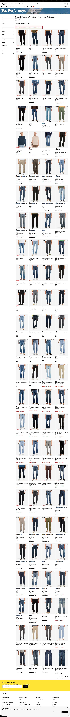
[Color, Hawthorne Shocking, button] (58, 534)
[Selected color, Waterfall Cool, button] (56, 176)
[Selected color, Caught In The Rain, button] (43, 230)
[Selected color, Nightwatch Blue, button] (16, 588)
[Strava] (9, 693)
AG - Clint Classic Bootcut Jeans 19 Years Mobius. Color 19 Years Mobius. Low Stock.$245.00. (22, 276)
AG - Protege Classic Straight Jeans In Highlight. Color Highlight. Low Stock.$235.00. (61, 350)
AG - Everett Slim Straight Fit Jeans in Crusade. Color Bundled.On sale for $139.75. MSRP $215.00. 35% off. (22, 476)
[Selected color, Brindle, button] (16, 534)
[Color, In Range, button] (18, 615)
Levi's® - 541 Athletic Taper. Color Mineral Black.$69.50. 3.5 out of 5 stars (61, 529)
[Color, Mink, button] (31, 149)
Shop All (67, 13)
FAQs (20, 699)
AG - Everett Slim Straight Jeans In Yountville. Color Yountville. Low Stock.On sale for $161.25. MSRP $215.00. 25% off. (48, 425)
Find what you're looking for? (62, 678)
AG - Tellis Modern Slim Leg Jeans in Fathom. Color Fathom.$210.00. (61, 276)
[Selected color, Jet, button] (29, 615)
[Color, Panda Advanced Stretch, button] (49, 203)
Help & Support (66, 6)
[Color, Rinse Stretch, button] (18, 176)
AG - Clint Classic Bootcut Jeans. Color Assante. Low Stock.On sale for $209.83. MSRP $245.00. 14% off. (35, 400)
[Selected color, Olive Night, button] (43, 534)
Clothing (22, 23)
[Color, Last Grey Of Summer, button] (31, 203)
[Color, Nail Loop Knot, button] (24, 176)
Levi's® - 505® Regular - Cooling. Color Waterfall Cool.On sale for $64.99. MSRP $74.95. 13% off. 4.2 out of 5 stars (61, 171)
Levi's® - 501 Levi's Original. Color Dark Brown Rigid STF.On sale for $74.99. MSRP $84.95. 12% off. (35, 171)
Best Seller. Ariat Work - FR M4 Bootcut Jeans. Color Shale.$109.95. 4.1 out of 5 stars (22, 661)
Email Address (6, 686)
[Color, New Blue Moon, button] (33, 203)
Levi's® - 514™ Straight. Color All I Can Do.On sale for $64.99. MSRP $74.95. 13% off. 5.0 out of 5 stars (48, 583)
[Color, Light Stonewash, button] (18, 203)
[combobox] (22, 4)
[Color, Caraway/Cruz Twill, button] (46, 534)
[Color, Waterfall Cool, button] (31, 561)
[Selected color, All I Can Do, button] (43, 588)
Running (54, 704)
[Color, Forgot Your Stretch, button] (34, 176)
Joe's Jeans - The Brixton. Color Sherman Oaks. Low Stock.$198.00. (35, 41)
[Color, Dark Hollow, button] (33, 230)
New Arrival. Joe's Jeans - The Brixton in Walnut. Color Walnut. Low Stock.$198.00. (61, 66)
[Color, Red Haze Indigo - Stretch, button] (19, 561)
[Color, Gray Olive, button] (19, 534)
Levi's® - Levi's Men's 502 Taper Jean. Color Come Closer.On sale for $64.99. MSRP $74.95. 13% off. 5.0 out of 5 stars (48, 144)
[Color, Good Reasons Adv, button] (18, 588)
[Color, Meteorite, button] (19, 588)
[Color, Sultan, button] (31, 534)
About (3, 699)
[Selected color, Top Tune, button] (56, 561)
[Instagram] (3, 693)
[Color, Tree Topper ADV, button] (31, 615)
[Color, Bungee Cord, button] (58, 561)
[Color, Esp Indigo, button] (34, 588)
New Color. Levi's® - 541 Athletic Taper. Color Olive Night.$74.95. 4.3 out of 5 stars (48, 529)
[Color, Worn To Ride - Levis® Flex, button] (21, 561)
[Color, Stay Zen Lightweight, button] (31, 176)
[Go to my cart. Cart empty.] (68, 4)
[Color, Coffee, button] (49, 176)
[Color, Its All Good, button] (44, 203)
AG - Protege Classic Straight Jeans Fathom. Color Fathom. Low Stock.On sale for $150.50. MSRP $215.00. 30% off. (61, 451)
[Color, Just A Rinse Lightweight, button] (46, 588)
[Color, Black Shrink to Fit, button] (58, 149)
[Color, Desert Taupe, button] (46, 176)
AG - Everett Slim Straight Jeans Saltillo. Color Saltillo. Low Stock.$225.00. (35, 350)
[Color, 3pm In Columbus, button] (38, 176)
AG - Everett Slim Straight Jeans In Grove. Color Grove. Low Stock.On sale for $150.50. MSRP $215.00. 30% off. (35, 451)
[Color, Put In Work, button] (21, 534)
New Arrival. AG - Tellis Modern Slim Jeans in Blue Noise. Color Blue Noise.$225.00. (48, 325)
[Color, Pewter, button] (23, 588)
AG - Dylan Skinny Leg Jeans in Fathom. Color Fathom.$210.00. (35, 375)
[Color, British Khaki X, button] (44, 588)
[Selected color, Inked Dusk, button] (43, 203)
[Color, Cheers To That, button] (24, 230)
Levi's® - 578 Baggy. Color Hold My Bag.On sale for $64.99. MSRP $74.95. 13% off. (35, 198)
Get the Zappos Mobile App (7, 702)
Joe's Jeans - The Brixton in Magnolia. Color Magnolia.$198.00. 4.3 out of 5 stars (35, 66)
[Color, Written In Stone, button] (33, 588)
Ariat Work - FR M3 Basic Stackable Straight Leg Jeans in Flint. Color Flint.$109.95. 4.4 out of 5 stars (61, 661)
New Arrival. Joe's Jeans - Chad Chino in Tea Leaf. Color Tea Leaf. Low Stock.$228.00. (61, 118)
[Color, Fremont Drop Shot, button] (23, 176)
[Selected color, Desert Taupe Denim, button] (16, 176)
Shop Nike (56, 13)
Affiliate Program (39, 700)
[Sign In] (65, 4)
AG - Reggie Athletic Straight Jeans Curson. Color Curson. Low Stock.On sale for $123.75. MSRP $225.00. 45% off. (35, 502)
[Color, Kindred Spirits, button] (61, 561)
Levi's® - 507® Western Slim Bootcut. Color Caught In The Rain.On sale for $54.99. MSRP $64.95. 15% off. (48, 225)
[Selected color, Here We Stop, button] (56, 203)
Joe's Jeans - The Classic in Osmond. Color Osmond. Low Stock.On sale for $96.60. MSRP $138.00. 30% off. (48, 91)
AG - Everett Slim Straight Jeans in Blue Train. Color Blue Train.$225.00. (61, 251)
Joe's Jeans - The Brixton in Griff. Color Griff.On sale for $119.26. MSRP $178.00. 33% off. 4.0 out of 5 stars (22, 118)
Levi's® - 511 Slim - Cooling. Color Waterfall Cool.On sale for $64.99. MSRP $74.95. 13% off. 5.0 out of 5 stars (48, 556)
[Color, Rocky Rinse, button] (21, 615)
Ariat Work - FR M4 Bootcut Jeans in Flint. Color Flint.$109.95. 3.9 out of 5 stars (48, 661)
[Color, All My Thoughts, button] (59, 561)
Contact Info (21, 700)
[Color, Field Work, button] (64, 534)
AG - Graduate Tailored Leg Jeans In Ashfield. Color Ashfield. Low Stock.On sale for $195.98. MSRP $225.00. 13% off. (22, 400)
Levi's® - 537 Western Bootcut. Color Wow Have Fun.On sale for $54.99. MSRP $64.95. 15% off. (22, 610)
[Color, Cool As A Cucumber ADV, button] (24, 561)
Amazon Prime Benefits (6, 704)
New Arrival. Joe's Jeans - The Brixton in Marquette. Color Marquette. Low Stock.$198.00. (48, 66)
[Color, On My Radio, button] (58, 507)
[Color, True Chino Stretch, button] (51, 534)
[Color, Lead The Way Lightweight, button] (21, 230)
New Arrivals (55, 702)
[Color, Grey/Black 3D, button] (48, 203)
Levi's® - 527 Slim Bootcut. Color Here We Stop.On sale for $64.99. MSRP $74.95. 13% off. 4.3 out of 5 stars (61, 198)
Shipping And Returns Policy (24, 704)
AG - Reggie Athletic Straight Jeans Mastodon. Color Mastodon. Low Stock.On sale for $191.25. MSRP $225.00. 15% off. (61, 400)
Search (36, 3)
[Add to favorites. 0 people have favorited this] (27, 30)
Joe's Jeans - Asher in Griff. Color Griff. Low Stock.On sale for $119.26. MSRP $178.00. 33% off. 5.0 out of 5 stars (22, 41)
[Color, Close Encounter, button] (61, 534)
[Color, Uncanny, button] (61, 507)
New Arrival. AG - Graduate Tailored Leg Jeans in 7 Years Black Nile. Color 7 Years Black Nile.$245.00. (48, 251)
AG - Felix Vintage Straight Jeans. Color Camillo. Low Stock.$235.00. (48, 350)
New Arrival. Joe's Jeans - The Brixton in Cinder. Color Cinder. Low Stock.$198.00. (22, 91)
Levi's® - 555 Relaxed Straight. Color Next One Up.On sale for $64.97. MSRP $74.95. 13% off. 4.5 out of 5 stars (22, 225)
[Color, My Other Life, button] (18, 230)
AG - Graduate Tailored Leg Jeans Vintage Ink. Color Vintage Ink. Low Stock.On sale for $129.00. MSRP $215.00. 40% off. (22, 502)
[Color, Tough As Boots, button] (34, 203)
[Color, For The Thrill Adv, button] (23, 561)
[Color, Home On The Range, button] (31, 588)
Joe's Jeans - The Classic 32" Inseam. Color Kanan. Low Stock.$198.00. (48, 118)
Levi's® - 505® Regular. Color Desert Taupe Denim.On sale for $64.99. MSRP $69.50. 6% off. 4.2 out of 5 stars (22, 171)
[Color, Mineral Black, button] (18, 534)
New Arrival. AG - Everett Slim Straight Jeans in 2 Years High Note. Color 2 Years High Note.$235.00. (35, 325)
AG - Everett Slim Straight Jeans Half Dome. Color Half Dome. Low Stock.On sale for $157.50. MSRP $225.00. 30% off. (48, 451)
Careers (3, 700)
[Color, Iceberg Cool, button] (33, 561)
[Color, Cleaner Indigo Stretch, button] (48, 534)
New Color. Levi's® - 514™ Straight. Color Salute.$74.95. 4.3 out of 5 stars (35, 529)
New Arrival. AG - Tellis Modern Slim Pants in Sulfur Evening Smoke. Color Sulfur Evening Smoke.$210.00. (22, 636)
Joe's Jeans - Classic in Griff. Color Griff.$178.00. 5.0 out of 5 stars (22, 66)
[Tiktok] (6, 693)
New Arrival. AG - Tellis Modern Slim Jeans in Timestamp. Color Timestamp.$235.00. (22, 325)
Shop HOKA (62, 13)
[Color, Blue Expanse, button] (63, 561)
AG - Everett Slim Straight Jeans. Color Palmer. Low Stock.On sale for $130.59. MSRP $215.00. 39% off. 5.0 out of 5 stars (61, 476)
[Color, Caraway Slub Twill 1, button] (21, 176)
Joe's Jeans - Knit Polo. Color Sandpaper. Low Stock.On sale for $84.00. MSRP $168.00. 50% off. (35, 144)
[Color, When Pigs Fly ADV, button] (59, 588)
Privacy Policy (36, 709)
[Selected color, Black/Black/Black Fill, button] (56, 149)
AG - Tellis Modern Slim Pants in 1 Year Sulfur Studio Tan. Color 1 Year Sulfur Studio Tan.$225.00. (35, 636)
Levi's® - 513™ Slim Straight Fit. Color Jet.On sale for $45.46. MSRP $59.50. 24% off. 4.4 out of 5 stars (35, 610)
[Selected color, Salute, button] (29, 534)
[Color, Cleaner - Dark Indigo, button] (48, 176)
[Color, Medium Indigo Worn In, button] (59, 507)
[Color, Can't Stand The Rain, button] (21, 203)
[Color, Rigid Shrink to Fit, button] (59, 149)
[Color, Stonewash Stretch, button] (19, 176)
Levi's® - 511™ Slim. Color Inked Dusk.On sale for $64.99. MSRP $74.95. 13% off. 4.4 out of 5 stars (48, 198)
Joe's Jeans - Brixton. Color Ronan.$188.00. (35, 118)
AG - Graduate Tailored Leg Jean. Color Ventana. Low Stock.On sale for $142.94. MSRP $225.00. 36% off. (48, 502)
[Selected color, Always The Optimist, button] (29, 588)
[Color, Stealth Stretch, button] (44, 534)
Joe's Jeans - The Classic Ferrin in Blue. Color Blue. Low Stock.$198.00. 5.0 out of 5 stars (48, 41)
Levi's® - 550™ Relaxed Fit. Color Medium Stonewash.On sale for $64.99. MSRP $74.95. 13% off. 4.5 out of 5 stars (22, 198)
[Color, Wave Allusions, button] (61, 203)
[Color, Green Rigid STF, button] (33, 176)
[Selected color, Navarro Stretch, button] (43, 176)
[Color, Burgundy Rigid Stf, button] (36, 176)
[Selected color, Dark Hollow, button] (16, 561)
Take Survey (38, 704)
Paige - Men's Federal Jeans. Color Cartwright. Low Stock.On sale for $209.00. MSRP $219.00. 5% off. (22, 251)
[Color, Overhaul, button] (58, 203)
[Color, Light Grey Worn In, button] (33, 534)
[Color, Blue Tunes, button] (64, 203)
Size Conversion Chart (40, 699)
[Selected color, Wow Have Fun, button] (16, 615)
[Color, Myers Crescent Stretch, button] (46, 203)
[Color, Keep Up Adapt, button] (63, 534)
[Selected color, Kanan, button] (43, 123)
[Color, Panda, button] (34, 230)
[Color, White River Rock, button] (21, 588)
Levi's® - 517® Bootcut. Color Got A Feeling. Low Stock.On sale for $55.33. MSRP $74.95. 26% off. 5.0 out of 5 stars (48, 610)
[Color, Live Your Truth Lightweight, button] (19, 230)
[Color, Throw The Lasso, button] (19, 615)
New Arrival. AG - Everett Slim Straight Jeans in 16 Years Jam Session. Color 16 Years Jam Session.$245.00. (35, 300)
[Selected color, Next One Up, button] (16, 230)
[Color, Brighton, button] (44, 123)
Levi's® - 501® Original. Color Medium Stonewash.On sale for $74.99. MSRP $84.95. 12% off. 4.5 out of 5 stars (61, 502)
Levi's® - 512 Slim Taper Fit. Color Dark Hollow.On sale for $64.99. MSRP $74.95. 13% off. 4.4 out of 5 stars (22, 556)
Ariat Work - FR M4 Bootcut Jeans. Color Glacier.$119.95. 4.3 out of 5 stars (35, 661)
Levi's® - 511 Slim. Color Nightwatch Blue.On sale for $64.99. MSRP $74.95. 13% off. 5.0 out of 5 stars (22, 583)
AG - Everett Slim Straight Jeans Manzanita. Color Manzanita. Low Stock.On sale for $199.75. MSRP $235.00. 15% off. (48, 400)
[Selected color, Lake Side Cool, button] (29, 561)
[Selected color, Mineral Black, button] (56, 534)
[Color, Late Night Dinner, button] (64, 507)
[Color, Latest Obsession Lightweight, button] (36, 534)
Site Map (37, 702)
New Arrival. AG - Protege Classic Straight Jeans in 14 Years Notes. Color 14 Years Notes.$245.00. (22, 350)
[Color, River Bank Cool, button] (58, 176)
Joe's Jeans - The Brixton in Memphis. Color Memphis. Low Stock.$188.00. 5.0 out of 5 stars (35, 91)
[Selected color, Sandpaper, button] (29, 149)
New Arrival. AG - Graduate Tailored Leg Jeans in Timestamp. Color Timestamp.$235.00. (35, 251)
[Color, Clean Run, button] (31, 230)
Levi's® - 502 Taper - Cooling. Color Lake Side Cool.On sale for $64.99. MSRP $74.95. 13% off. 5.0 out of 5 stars (35, 556)
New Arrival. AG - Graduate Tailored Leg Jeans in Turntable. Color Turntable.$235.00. (48, 300)
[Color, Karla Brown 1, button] (34, 534)
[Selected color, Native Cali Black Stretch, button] (29, 230)
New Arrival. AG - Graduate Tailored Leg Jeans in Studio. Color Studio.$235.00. (61, 300)
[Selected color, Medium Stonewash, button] (16, 203)
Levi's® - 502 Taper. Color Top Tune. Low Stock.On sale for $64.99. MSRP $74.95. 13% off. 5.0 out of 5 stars (61, 556)
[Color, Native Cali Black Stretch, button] (63, 203)
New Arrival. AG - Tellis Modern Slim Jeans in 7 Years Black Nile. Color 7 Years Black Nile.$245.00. (61, 325)
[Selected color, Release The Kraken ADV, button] (56, 588)
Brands (54, 699)
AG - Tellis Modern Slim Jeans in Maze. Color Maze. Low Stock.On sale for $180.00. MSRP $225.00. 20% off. (22, 425)
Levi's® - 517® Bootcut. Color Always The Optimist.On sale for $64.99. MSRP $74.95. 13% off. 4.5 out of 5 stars (35, 583)
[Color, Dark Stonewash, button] (19, 203)
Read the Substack (40, 0)
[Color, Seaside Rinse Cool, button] (59, 176)
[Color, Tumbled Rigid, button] (59, 203)
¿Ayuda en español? (23, 702)
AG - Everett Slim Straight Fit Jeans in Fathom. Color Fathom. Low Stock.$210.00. (22, 300)
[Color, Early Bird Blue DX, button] (63, 507)
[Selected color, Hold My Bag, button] (29, 203)
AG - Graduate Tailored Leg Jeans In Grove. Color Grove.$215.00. (22, 375)
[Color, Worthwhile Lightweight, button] (23, 230)
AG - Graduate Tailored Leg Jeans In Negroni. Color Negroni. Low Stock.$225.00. (35, 276)
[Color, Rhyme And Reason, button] (51, 176)
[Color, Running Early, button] (44, 230)
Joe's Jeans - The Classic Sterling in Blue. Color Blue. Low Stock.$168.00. (61, 41)
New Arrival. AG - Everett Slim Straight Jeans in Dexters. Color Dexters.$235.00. (48, 276)
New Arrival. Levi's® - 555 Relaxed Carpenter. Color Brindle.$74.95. (22, 529)
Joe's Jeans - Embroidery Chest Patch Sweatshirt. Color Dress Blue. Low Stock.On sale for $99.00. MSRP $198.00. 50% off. (22, 144)
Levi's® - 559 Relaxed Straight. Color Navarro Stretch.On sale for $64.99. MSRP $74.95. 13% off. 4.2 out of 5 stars (48, 171)
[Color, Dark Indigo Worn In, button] (51, 203)
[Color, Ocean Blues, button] (44, 176)
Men (27, 23)
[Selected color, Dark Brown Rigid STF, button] (29, 176)
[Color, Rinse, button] (23, 203)
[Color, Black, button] (24, 203)
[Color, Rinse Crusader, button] (36, 203)
